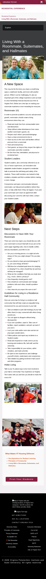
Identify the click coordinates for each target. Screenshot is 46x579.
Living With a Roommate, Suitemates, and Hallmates (19, 19)
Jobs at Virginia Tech (34, 550)
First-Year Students (21, 479)
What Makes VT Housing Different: (20, 454)
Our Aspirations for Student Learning (22, 458)
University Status (12, 527)
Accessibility (12, 547)
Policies (34, 536)
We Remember (12, 540)
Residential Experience (9, 16)
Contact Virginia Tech (23, 522)
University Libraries (12, 543)
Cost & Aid (34, 530)
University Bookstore (34, 546)
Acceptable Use (12, 536)
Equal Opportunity (34, 540)
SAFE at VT (34, 533)
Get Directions (19, 515)
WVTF (34, 543)
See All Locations (21, 519)
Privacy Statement (12, 533)
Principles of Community (17, 461)
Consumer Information (34, 527)
